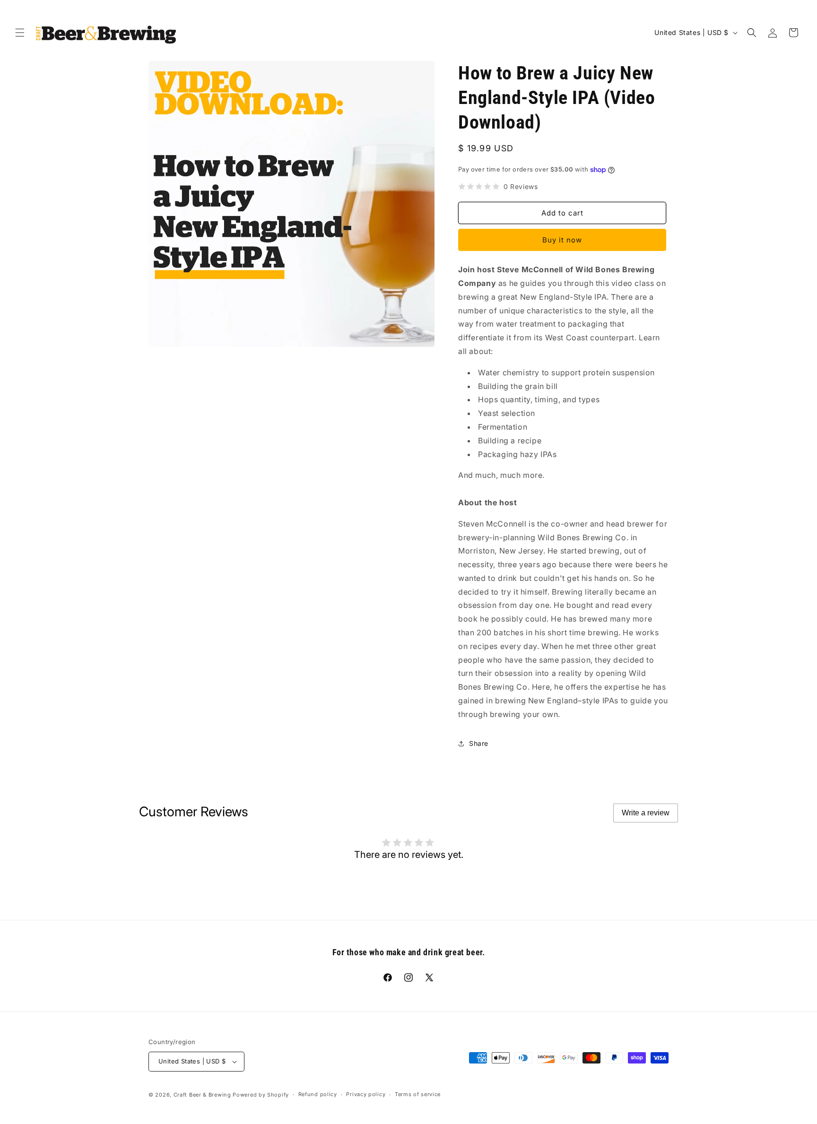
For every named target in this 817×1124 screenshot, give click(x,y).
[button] (19, 32)
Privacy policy (365, 1094)
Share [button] (478, 743)
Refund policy (317, 1094)
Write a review (645, 813)
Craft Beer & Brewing (202, 1094)
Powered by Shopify (261, 1094)
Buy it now (562, 239)
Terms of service (418, 1094)
